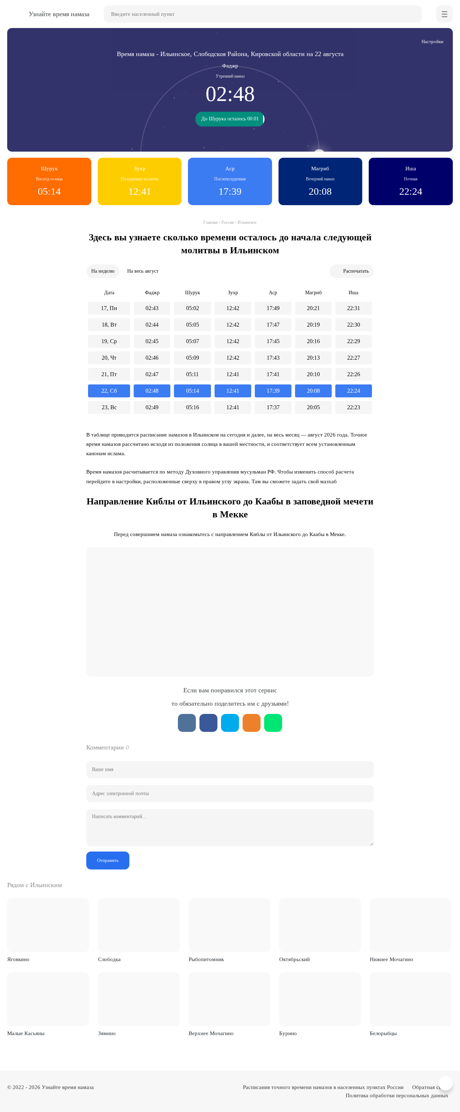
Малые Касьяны (26, 1033)
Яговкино (18, 959)
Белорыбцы (383, 1033)
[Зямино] (139, 999)
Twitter (230, 723)
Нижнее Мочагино (391, 959)
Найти (413, 14)
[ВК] (187, 723)
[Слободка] (139, 925)
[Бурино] (320, 999)
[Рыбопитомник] (229, 925)
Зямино (107, 1033)
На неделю (102, 271)
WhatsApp (273, 723)
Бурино (288, 1033)
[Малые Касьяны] (48, 999)
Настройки (432, 41)
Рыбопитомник (206, 959)
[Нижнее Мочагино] (410, 925)
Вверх (447, 1083)
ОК (252, 723)
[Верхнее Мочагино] (229, 999)
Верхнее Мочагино (211, 1033)
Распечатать (356, 271)
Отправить (108, 860)
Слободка (109, 959)
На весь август (142, 271)
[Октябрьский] (320, 925)
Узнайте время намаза (68, 1087)
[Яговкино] (48, 925)
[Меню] (444, 14)
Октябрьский (294, 959)
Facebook (208, 723)
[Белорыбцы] (410, 999)
